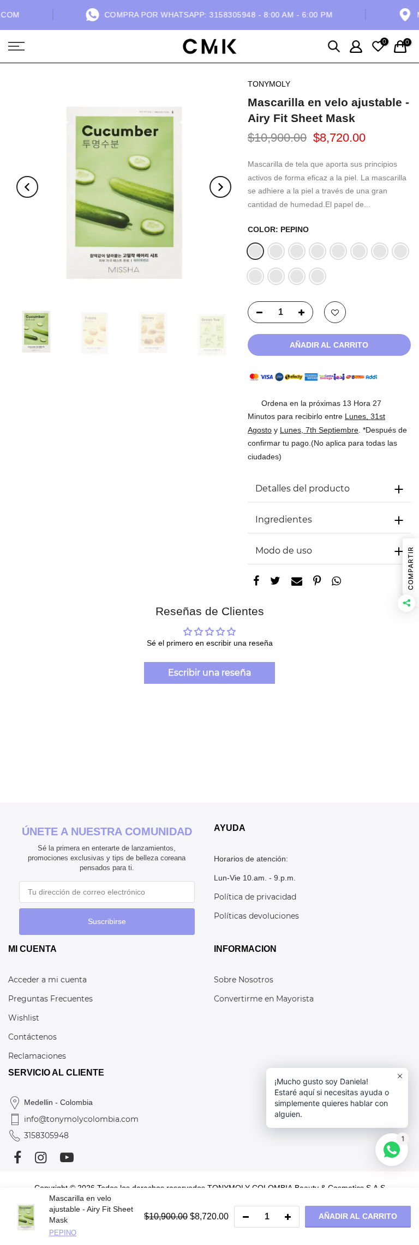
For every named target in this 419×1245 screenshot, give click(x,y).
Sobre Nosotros (243, 980)
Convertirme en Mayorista (264, 999)
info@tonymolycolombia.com (81, 1119)
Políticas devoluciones (256, 916)
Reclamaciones (37, 1056)
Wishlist (23, 1018)
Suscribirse (107, 921)
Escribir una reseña (209, 672)
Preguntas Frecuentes (50, 999)
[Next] (220, 187)
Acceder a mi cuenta (47, 980)
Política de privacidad (255, 897)
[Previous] (27, 187)
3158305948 (46, 1135)
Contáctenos (32, 1037)
